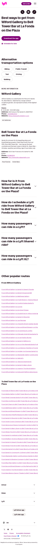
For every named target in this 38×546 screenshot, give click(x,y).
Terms (5, 533)
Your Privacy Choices (10, 536)
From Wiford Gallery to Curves (11, 307)
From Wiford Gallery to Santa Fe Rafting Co (16, 341)
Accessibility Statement (23, 533)
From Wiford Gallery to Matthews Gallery (15, 296)
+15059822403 (12, 114)
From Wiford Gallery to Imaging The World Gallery (18, 368)
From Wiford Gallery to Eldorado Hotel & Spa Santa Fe (19, 334)
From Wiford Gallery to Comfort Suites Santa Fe (17, 303)
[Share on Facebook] (28, 12)
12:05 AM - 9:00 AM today (11, 110)
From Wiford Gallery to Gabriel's (12, 358)
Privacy (12, 533)
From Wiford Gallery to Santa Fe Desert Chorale (17, 289)
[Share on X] (22, 12)
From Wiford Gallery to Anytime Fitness (14, 310)
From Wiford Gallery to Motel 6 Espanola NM (16, 293)
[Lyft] (4, 4)
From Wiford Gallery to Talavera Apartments (16, 362)
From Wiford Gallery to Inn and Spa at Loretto (16, 331)
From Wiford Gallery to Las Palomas (13, 320)
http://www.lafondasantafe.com (19, 157)
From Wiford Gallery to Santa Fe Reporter (15, 317)
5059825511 (11, 155)
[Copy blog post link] (34, 12)
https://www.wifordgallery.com (18, 116)
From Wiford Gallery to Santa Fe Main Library (16, 365)
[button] (35, 3)
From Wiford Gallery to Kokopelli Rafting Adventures (19, 372)
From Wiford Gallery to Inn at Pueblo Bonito (16, 338)
